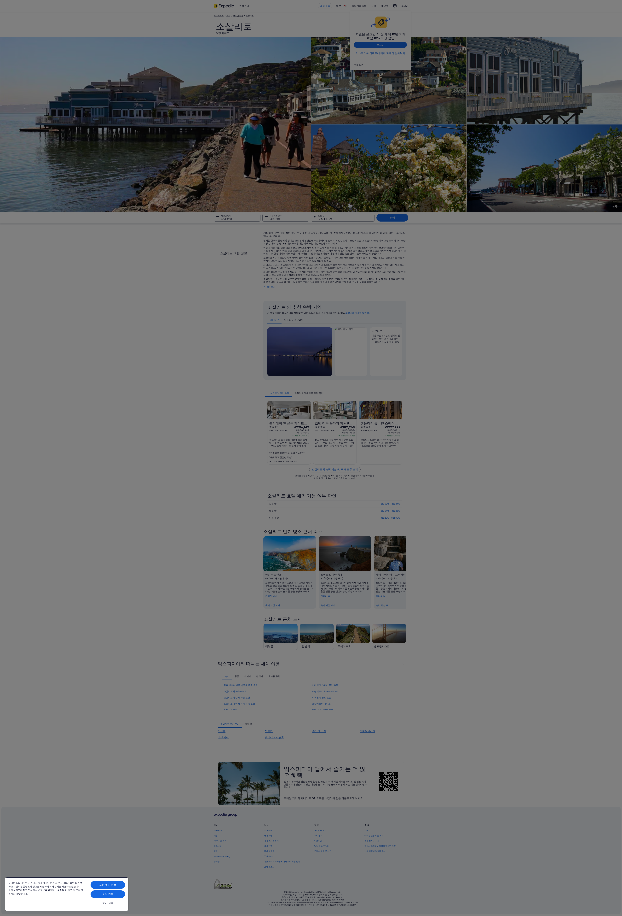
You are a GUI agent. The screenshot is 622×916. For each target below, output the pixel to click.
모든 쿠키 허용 (107, 884)
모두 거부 (107, 894)
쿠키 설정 (107, 902)
